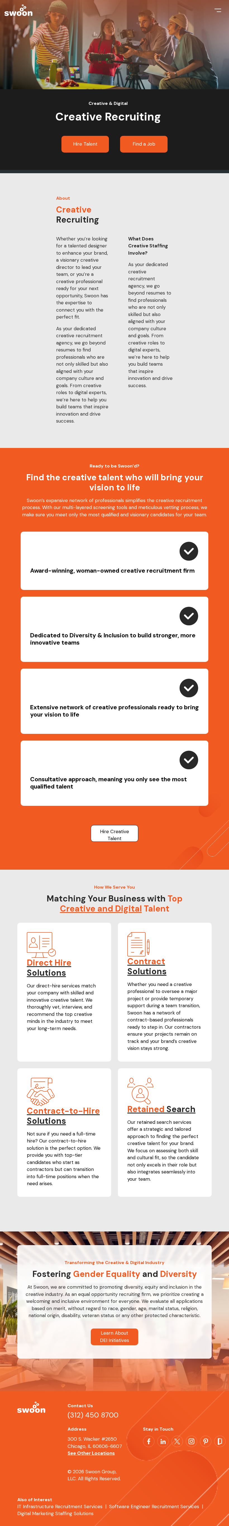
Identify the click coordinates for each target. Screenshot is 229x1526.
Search (161, 1109)
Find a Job (144, 144)
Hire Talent (85, 144)
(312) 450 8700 (93, 1415)
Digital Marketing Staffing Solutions (55, 1513)
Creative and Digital (101, 908)
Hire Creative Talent (114, 835)
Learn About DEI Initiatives (114, 1336)
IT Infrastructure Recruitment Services (59, 1506)
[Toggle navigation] (217, 12)
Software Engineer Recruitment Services (154, 1506)
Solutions (49, 967)
